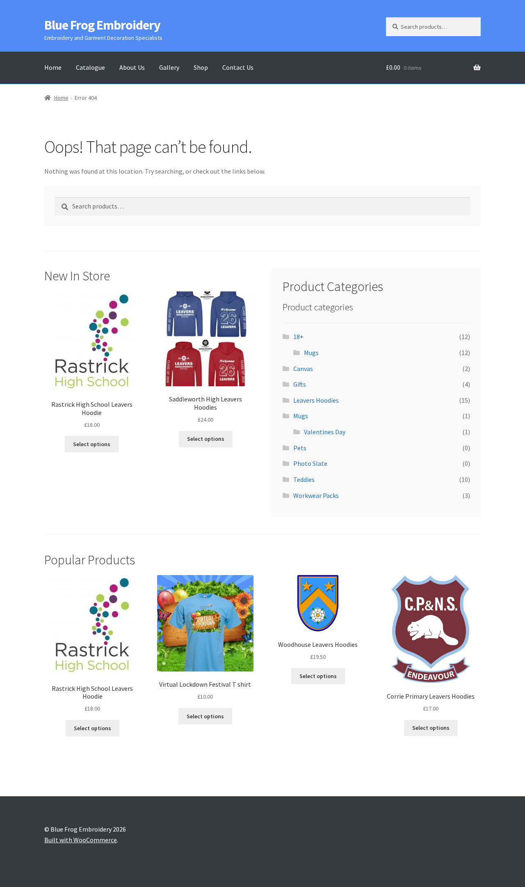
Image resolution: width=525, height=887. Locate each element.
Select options (91, 444)
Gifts (299, 384)
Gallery (169, 67)
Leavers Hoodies (316, 400)
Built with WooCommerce (80, 840)
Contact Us (237, 67)
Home (53, 67)
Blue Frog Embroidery (102, 25)
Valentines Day (324, 432)
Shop (201, 67)
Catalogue (90, 67)
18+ (298, 336)
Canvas (303, 368)
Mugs (311, 352)
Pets (299, 448)
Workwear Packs (316, 495)
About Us (132, 67)
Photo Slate (310, 463)
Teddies (304, 479)
